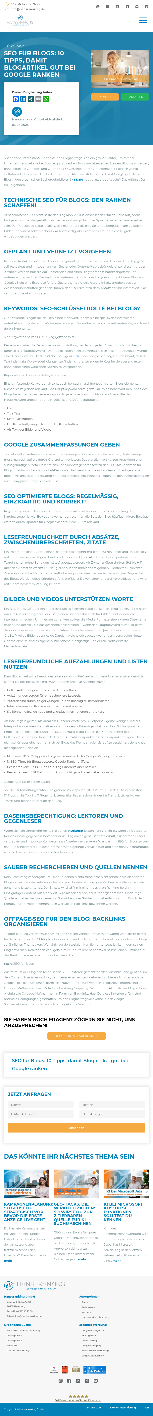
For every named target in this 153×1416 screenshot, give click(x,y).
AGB (146, 1407)
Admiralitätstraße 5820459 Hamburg (19, 1304)
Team (85, 1302)
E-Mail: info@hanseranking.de (24, 1316)
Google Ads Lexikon (93, 1355)
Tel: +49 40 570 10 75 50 (19, 1311)
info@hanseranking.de (28, 9)
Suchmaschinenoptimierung (23, 1330)
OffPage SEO (14, 1340)
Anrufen (136, 97)
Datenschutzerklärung (122, 1407)
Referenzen (88, 1307)
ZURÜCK (18, 46)
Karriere (86, 1312)
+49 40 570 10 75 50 (25, 4)
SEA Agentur (89, 1335)
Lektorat (76, 831)
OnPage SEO (14, 1335)
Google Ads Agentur (93, 1330)
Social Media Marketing (95, 1350)
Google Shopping (92, 1345)
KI (78, 356)
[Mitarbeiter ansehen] (18, 111)
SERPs (79, 179)
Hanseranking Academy (96, 1317)
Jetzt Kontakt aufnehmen (77, 1036)
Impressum (94, 1407)
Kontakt (106, 97)
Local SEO (12, 1345)
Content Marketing (18, 1350)
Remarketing (89, 1340)
